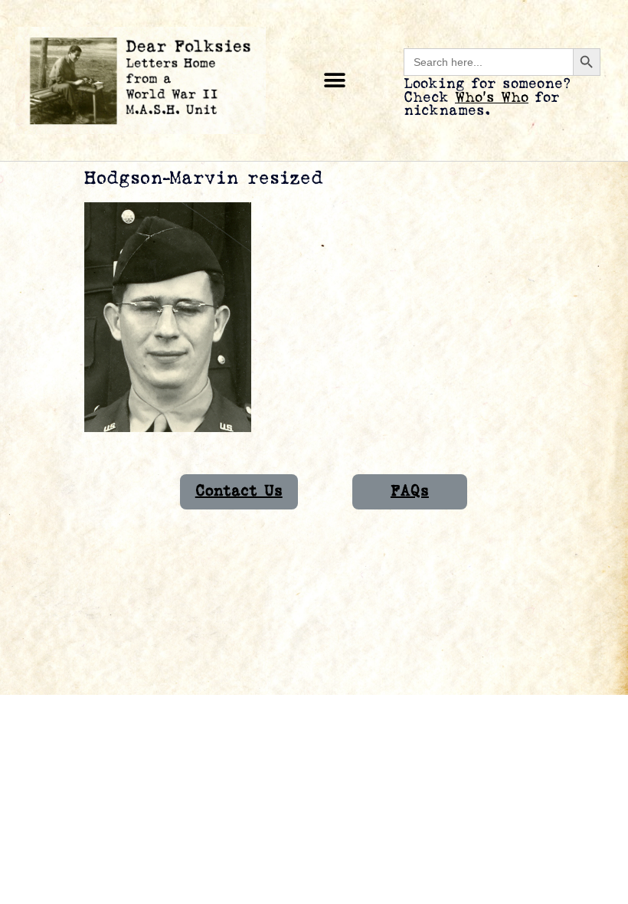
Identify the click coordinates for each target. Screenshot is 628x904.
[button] (335, 81)
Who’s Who (491, 97)
